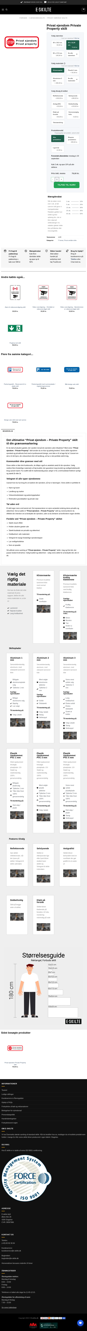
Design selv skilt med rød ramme (15, 420)
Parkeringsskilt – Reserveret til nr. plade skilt (15, 385)
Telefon (74, 259)
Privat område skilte (57, 18)
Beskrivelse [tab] (8, 431)
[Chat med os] (80, 1323)
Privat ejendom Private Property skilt (15, 1063)
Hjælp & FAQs (7, 1102)
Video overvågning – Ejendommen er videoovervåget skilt (71, 308)
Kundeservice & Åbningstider (13, 1098)
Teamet (4, 1090)
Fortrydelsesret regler (10, 1123)
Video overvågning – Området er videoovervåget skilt (43, 308)
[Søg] (6, 9)
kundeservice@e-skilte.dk (11, 1251)
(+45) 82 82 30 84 (8, 1243)
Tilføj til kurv (67, 185)
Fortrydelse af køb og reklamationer (15, 1106)
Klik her (77, 38)
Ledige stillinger (8, 1094)
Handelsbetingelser (9, 1119)
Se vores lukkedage (9, 1307)
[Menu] (3, 9)
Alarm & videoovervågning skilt (15, 307)
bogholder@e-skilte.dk (10, 1258)
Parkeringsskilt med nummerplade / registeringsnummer (43, 385)
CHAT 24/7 (63, 2)
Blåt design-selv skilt (72, 384)
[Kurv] (83, 9)
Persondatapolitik (8, 1115)
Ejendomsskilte (37, 18)
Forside (23, 18)
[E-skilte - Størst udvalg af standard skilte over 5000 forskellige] (43, 10)
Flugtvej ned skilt (15, 343)
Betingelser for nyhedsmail (12, 1110)
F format (60, 240)
